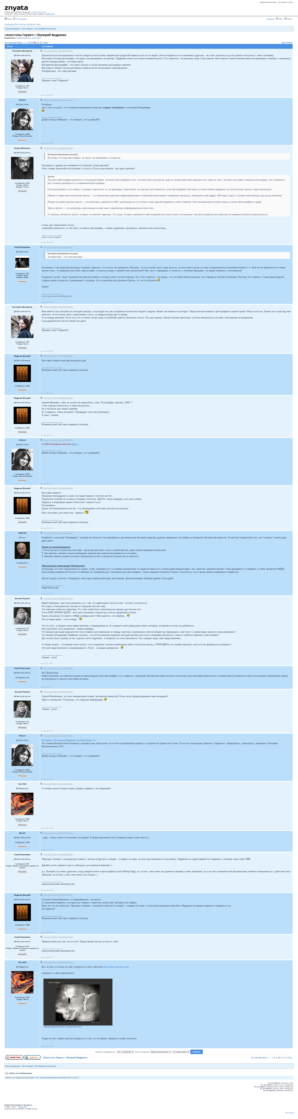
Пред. (20, 43)
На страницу (11, 43)
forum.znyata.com (39, 12)
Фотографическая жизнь (45, 29)
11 (37, 43)
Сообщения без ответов (14, 24)
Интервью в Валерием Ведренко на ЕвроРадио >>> (69, 740)
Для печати (287, 43)
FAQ (280, 19)
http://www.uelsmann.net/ (116, 967)
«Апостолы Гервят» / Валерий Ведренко (65, 1057)
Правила (270, 19)
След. (45, 43)
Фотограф (289, 1113)
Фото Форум (27, 29)
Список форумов (12, 29)
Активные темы (34, 24)
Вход (9, 19)
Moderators (36, 38)
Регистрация (21, 19)
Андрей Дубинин (23, 38)
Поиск (289, 19)
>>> (76, 444)
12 (40, 43)
